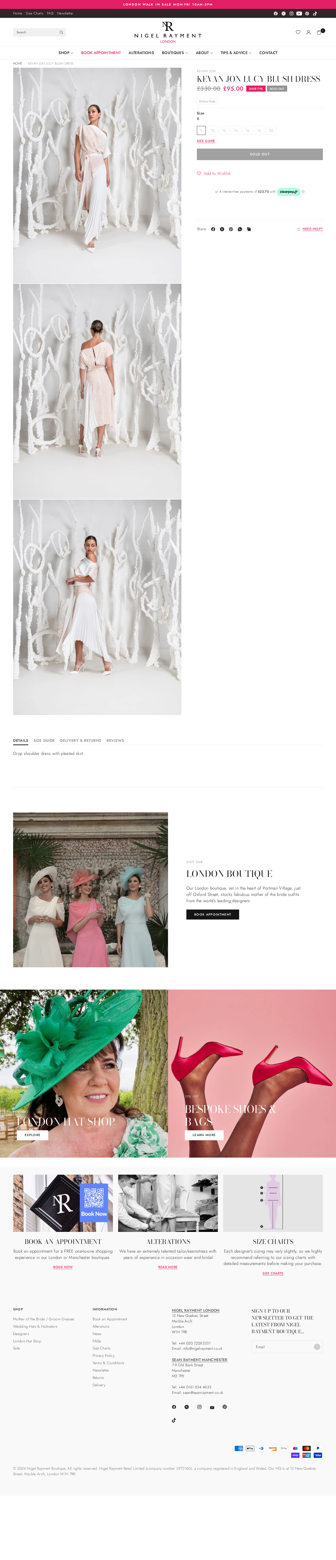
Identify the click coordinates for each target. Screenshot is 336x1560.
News (97, 1333)
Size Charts (34, 13)
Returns (98, 1377)
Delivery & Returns (80, 741)
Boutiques (173, 53)
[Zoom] (24, 79)
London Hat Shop (27, 1341)
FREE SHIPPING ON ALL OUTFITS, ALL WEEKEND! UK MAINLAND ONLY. (168, 4)
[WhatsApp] (241, 229)
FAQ (50, 13)
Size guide (206, 141)
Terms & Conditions (108, 1362)
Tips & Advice (234, 53)
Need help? (313, 229)
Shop (64, 53)
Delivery (99, 1385)
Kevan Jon (206, 71)
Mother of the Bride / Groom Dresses (44, 1319)
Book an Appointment (110, 1319)
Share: (202, 229)
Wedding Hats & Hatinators (35, 1326)
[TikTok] (315, 13)
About (202, 53)
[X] (223, 229)
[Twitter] (283, 13)
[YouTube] (299, 13)
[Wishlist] (298, 32)
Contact (268, 53)
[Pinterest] (307, 13)
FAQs (97, 1341)
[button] (213, 173)
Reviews (115, 741)
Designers (21, 1333)
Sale (16, 1348)
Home (17, 13)
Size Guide (44, 741)
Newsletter (65, 13)
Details (20, 741)
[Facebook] (276, 13)
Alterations (141, 53)
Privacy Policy (104, 1355)
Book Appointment (101, 53)
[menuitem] (17, 13)
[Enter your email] (317, 1347)
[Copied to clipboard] (250, 229)
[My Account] (308, 32)
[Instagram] (291, 13)
